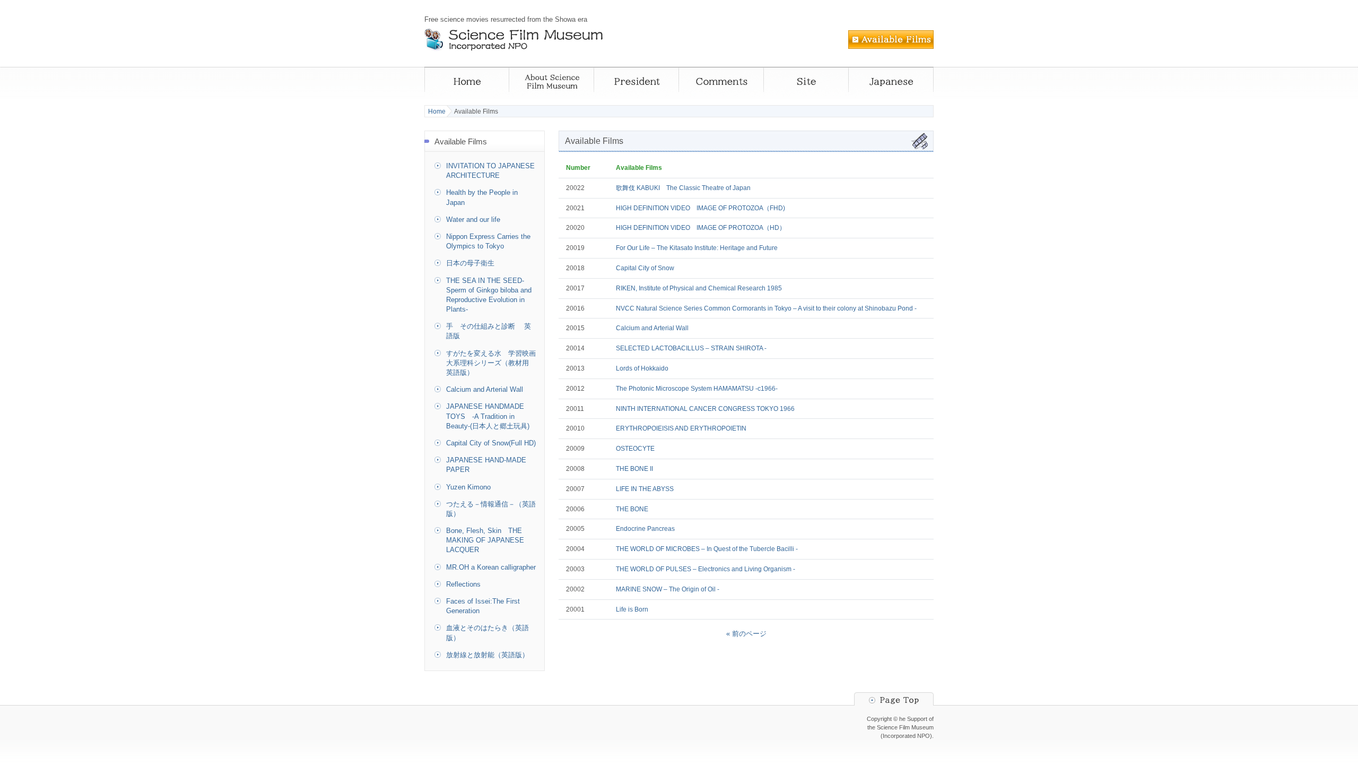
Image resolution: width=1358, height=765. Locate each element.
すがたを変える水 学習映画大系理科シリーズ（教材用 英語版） (491, 362)
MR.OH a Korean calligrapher (491, 567)
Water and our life (473, 220)
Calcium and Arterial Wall (652, 328)
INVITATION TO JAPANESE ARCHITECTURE (490, 170)
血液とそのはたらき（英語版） (487, 632)
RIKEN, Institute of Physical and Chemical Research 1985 (699, 288)
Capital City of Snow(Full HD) (491, 443)
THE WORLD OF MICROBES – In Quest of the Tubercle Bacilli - (707, 549)
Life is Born (632, 609)
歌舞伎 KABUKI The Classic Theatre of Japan (683, 188)
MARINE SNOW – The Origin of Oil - (667, 589)
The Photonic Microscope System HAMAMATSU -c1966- (697, 388)
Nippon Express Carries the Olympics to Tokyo (488, 241)
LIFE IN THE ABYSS (645, 489)
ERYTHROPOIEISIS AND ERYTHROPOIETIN (681, 428)
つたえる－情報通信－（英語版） (491, 509)
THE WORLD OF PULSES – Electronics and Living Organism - (705, 569)
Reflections (463, 584)
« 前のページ (746, 634)
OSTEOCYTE (635, 448)
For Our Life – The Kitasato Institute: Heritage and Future (697, 248)
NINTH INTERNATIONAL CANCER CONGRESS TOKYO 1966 (705, 408)
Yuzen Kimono (468, 487)
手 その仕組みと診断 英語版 (488, 331)
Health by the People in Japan (482, 197)
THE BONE (632, 509)
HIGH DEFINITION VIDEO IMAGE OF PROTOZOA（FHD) (700, 208)
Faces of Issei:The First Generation (483, 606)
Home (437, 111)
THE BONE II (634, 468)
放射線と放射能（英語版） (487, 655)
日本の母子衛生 (470, 263)
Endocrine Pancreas (645, 528)
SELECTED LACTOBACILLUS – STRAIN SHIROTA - (691, 348)
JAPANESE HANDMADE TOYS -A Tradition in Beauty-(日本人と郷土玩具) (487, 415)
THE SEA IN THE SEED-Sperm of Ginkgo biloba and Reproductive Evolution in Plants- (489, 295)
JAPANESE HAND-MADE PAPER (486, 465)
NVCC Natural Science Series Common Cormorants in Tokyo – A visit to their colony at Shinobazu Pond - (766, 308)
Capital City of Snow (645, 268)
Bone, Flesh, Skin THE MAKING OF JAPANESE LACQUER (485, 540)
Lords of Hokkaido (642, 368)
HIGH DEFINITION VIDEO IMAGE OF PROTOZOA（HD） (701, 227)
